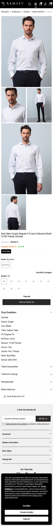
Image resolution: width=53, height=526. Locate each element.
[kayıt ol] (45, 4)
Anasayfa (5, 12)
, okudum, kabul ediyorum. (28, 424)
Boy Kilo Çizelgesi (44, 273)
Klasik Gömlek (38, 12)
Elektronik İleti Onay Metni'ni (17, 424)
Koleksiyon (16, 12)
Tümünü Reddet (26, 512)
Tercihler (26, 506)
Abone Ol (43, 419)
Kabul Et (26, 519)
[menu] (2, 4)
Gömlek (26, 12)
